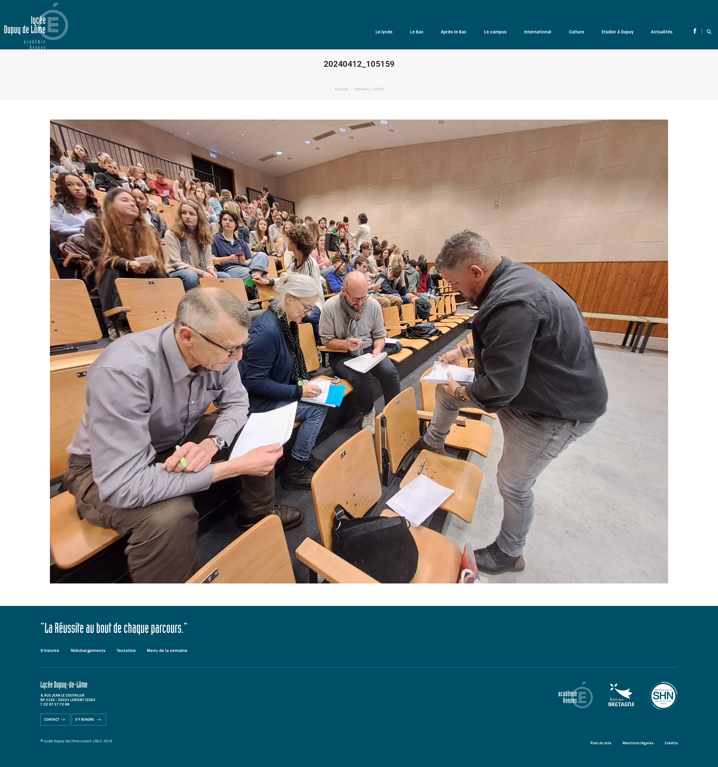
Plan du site (600, 743)
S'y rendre (85, 719)
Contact (51, 719)
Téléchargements (87, 650)
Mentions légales (638, 743)
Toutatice (126, 650)
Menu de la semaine (167, 650)
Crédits (671, 743)
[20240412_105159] (359, 351)
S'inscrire (49, 650)
